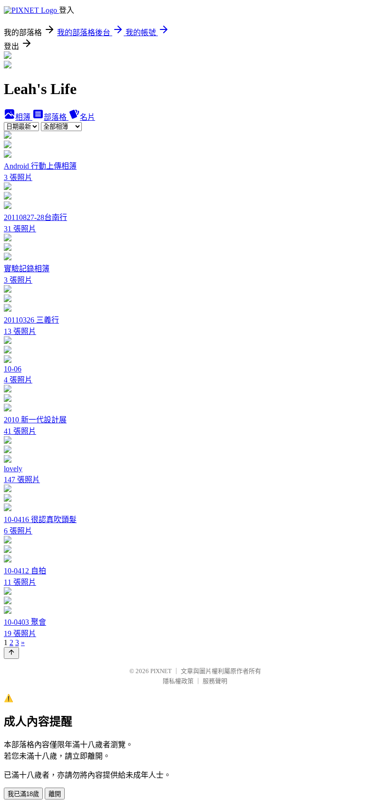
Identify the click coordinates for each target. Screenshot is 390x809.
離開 (55, 794)
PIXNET (161, 671)
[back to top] (11, 653)
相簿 (23, 117)
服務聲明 (215, 681)
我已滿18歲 (23, 794)
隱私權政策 (178, 681)
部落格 (56, 117)
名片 (87, 117)
